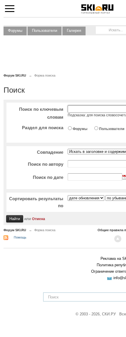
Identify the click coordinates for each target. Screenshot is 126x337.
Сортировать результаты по (36, 202)
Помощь (20, 237)
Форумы (15, 30)
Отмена (38, 219)
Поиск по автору (45, 164)
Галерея (74, 30)
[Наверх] (117, 238)
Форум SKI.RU (15, 230)
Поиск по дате (48, 177)
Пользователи (44, 30)
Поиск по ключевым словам (41, 113)
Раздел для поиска (42, 127)
